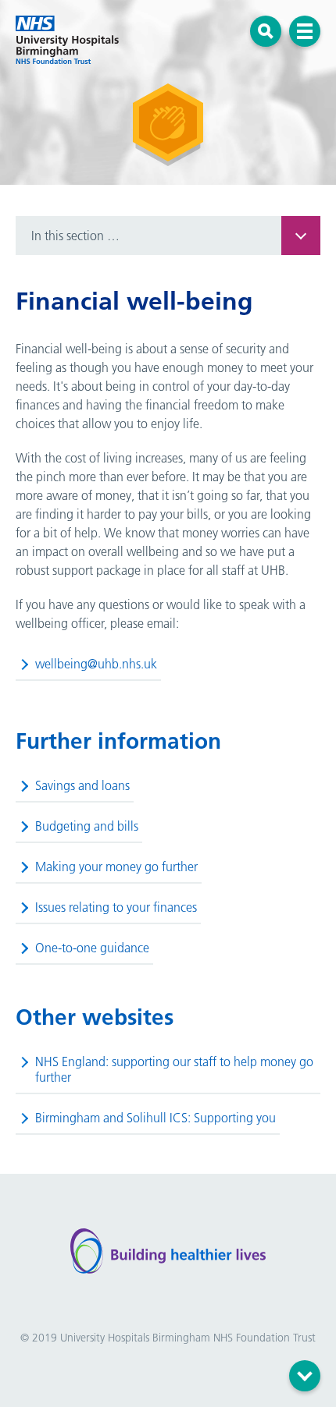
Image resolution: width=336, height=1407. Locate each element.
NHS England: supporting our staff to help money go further (174, 1069)
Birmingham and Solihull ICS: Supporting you (155, 1117)
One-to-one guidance (92, 947)
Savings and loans (82, 785)
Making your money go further (116, 866)
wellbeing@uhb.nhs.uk (96, 664)
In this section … (75, 235)
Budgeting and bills (86, 826)
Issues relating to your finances (116, 907)
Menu (305, 31)
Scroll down (304, 1375)
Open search (266, 31)
